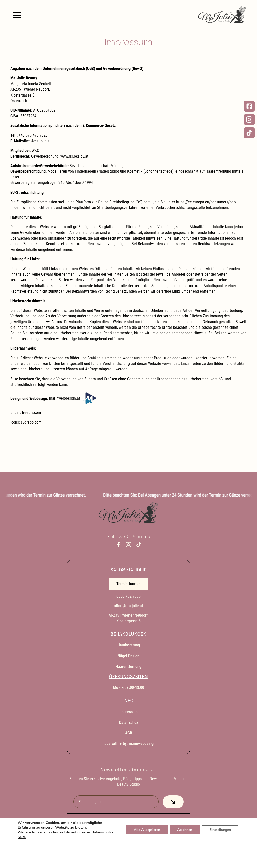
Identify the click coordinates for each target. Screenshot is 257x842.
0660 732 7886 (128, 596)
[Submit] (173, 801)
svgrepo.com (31, 422)
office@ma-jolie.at (36, 140)
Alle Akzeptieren (147, 829)
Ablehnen (184, 829)
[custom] (138, 544)
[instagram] (128, 544)
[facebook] (118, 544)
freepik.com (31, 412)
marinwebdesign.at (65, 398)
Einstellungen (220, 829)
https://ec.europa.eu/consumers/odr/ (206, 202)
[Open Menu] (16, 15)
